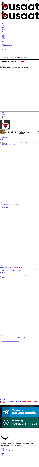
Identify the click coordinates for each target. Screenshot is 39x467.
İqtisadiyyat (3, 23)
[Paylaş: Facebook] (3, 112)
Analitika (3, 27)
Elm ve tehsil (3, 38)
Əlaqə (2, 454)
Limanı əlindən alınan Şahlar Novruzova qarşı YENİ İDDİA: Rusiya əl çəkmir (15, 337)
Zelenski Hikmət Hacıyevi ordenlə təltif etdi (8, 141)
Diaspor (2, 30)
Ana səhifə (3, 453)
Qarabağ (3, 36)
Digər (29, 57)
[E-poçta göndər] (2, 117)
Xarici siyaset (3, 35)
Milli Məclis (3, 37)
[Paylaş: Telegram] (3, 115)
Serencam (3, 34)
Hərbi (2, 31)
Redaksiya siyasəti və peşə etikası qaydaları (7, 45)
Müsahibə (3, 28)
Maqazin (22, 57)
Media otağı (3, 43)
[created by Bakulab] (20, 465)
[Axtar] (28, 0)
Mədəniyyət (3, 26)
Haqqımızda (3, 41)
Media (2, 33)
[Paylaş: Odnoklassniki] (3, 116)
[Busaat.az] (19, 19)
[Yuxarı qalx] (0, 466)
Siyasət (2, 22)
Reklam (2, 455)
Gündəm (2, 57)
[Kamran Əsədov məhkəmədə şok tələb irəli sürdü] (12, 270)
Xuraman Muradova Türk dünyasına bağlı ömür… (10, 204)
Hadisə (12, 57)
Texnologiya (3, 29)
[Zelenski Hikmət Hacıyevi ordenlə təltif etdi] (5, 137)
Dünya (2, 24)
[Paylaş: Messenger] (3, 114)
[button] (3, 118)
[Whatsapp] (20, 427)
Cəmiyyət (3, 25)
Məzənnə (3, 44)
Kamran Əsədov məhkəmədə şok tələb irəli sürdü (9, 274)
